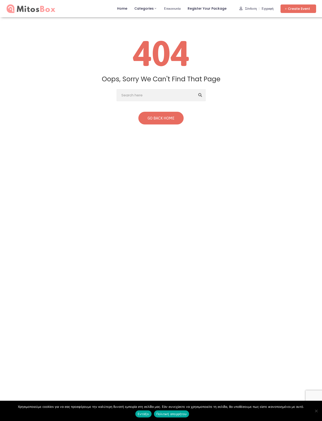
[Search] (200, 95)
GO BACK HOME (161, 118)
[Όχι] (316, 411)
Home (122, 8)
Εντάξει (143, 414)
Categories (144, 8)
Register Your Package (207, 8)
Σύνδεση (250, 8)
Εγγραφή (267, 8)
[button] (298, 8)
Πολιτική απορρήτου (171, 414)
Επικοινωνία (172, 8)
